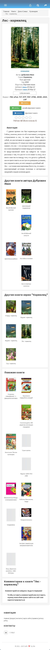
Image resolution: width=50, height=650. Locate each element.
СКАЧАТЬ (19, 113)
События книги (25, 93)
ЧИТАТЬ (16, 108)
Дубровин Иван (27, 75)
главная (6, 618)
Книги (13, 11)
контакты (19, 618)
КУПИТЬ (25, 103)
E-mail (12, 632)
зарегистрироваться (16, 600)
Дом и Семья (22, 11)
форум (12, 618)
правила (35, 618)
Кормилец (27, 77)
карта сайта (27, 618)
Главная (6, 11)
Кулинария (33, 11)
